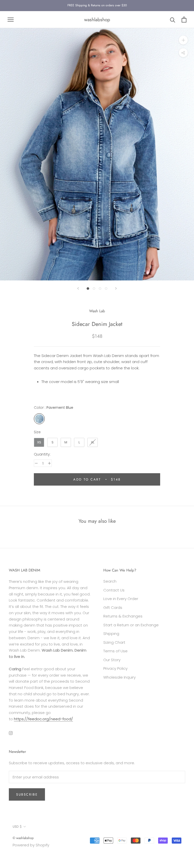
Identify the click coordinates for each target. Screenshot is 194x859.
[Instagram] (11, 733)
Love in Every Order (120, 598)
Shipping (111, 633)
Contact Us (114, 590)
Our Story (111, 659)
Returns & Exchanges (122, 616)
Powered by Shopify (31, 845)
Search (109, 581)
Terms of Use (115, 651)
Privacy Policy (115, 668)
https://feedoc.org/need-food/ (43, 719)
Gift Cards (112, 607)
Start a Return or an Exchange (131, 625)
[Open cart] (184, 19)
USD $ (17, 826)
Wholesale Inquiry (119, 677)
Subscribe (27, 794)
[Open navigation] (11, 19)
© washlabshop (23, 838)
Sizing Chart (114, 642)
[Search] (172, 19)
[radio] (39, 418)
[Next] (116, 288)
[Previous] (78, 288)
